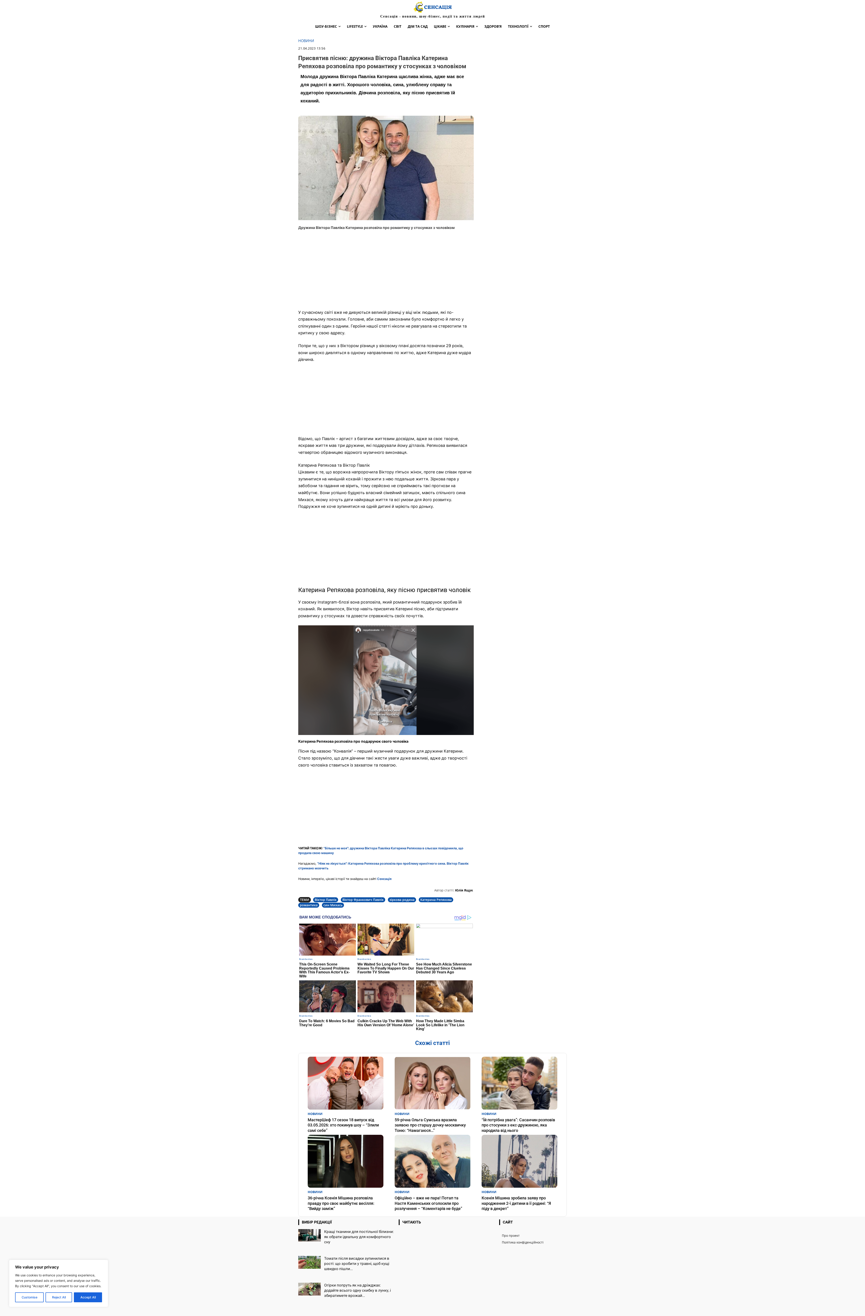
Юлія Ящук (464, 890)
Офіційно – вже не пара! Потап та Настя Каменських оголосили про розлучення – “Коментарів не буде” (428, 1203)
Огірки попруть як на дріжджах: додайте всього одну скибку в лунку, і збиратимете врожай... (357, 1290)
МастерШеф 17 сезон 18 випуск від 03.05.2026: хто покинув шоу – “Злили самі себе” (343, 1125)
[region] (58, 1283)
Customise (29, 1297)
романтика (309, 905)
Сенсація (384, 879)
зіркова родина (401, 900)
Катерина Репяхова (436, 900)
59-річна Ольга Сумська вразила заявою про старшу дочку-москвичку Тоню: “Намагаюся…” (430, 1125)
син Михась (332, 905)
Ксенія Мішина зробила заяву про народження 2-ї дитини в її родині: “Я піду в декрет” (516, 1203)
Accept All (88, 1297)
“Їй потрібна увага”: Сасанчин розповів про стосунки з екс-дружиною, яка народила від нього (518, 1125)
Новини (306, 41)
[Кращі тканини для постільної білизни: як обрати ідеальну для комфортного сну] (309, 1235)
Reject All (59, 1297)
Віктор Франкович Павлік (363, 900)
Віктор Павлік (326, 900)
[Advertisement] (386, 272)
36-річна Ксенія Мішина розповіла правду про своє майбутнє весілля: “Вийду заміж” (341, 1203)
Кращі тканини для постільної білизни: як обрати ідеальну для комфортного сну (359, 1236)
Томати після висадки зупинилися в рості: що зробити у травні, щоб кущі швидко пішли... (356, 1263)
